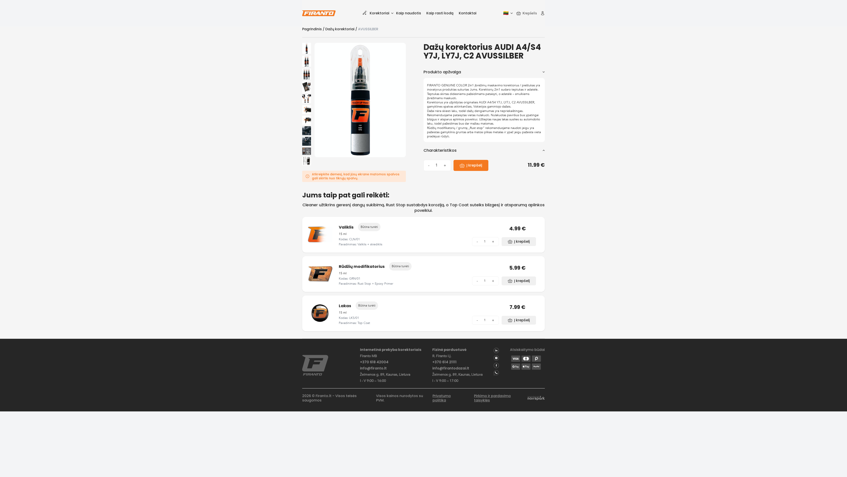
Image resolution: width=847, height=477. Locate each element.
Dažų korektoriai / (341, 29)
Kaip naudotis (408, 13)
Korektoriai (379, 13)
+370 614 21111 (444, 362)
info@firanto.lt (373, 368)
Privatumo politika (442, 398)
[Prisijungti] (542, 13)
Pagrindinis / (313, 29)
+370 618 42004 (374, 362)
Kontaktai (467, 13)
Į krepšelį (474, 165)
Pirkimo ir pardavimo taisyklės (492, 398)
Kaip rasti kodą (439, 13)
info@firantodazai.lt (450, 368)
